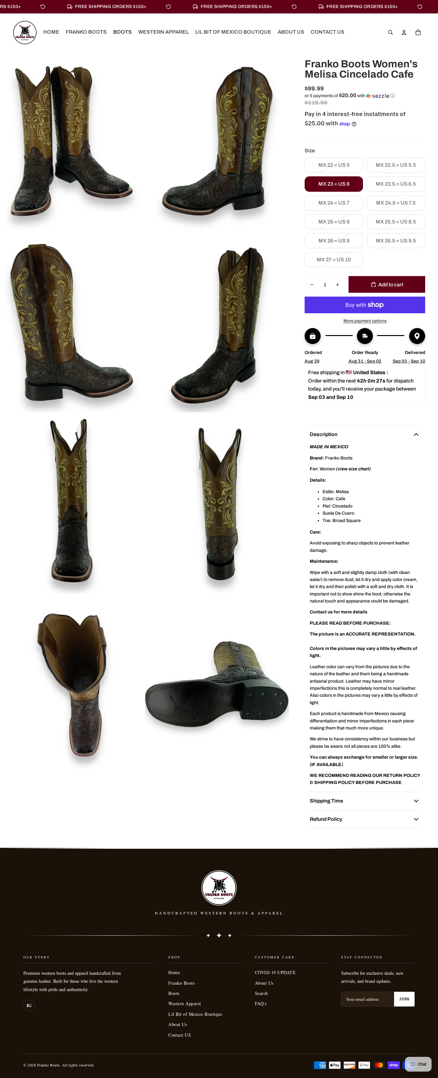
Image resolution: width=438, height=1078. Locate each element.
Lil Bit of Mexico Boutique (195, 1014)
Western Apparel (184, 1003)
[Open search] (390, 32)
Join (404, 999)
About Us (177, 1024)
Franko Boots (181, 983)
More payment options (365, 320)
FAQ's (261, 1003)
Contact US (179, 1035)
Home (174, 972)
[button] (365, 96)
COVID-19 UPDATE (275, 972)
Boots (174, 993)
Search (261, 993)
